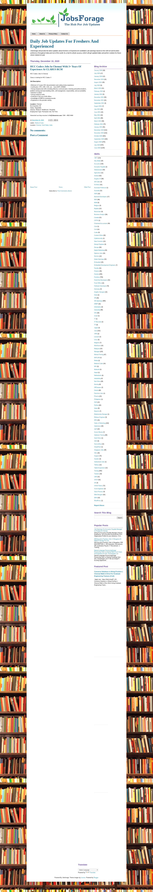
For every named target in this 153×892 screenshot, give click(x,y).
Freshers (97, 277)
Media (96, 360)
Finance (96, 271)
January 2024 (98, 76)
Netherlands (97, 375)
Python (96, 405)
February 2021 (98, 124)
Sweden (96, 459)
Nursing (96, 384)
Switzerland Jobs (99, 462)
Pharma (96, 396)
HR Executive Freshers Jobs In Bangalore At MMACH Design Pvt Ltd (107, 539)
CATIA (96, 220)
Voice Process (98, 491)
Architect (97, 184)
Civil (95, 229)
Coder (96, 232)
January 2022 (98, 94)
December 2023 (99, 79)
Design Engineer (99, 244)
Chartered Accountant (100, 223)
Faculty (96, 268)
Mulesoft (96, 369)
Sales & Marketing (99, 423)
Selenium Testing (99, 435)
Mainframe (97, 345)
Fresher (96, 274)
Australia (97, 190)
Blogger (96, 877)
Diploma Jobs (98, 253)
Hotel (95, 295)
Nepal (96, 372)
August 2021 (98, 106)
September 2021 (99, 103)
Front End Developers (100, 280)
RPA (95, 420)
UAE (95, 476)
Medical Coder (39, 123)
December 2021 (99, 97)
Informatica (97, 307)
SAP (95, 429)
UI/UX (96, 480)
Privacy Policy (53, 34)
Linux (95, 339)
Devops (96, 247)
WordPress (97, 500)
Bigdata (96, 208)
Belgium (96, 205)
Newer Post (33, 187)
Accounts (97, 164)
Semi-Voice (97, 438)
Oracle (96, 390)
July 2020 (97, 145)
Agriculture (97, 173)
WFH (95, 497)
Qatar (96, 408)
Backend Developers (100, 196)
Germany (97, 289)
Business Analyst (99, 214)
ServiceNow (97, 444)
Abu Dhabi (97, 161)
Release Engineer (99, 417)
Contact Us (64, 34)
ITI (95, 325)
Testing (96, 471)
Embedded (97, 262)
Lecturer (96, 336)
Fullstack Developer (100, 286)
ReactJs (96, 411)
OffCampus (97, 387)
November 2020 (99, 133)
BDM (95, 202)
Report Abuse (99, 505)
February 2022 (98, 91)
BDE (95, 199)
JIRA (95, 333)
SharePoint (97, 447)
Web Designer (98, 494)
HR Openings (98, 301)
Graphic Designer (99, 292)
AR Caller (97, 182)
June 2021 (97, 112)
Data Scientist (98, 241)
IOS (95, 313)
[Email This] (49, 120)
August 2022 (98, 82)
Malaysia (97, 348)
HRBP (96, 304)
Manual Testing (98, 354)
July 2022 (97, 85)
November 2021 (99, 100)
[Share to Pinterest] (57, 120)
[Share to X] (53, 120)
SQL (95, 453)
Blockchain (97, 211)
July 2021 (97, 109)
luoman (83, 877)
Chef (95, 226)
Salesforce (97, 426)
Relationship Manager (100, 414)
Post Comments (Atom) (64, 191)
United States (98, 485)
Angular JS (97, 178)
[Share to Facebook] (55, 120)
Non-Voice (97, 381)
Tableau (96, 465)
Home (34, 34)
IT (94, 319)
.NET (95, 158)
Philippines (97, 399)
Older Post (87, 187)
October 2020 (98, 136)
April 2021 (97, 118)
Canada (96, 217)
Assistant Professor (100, 187)
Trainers (96, 474)
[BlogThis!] (51, 120)
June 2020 (97, 148)
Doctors (96, 256)
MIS (95, 366)
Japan (96, 328)
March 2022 (97, 88)
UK (95, 483)
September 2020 (99, 139)
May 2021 (97, 115)
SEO (95, 441)
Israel (96, 316)
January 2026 (98, 70)
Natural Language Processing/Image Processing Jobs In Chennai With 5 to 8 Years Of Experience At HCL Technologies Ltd (108, 552)
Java (95, 330)
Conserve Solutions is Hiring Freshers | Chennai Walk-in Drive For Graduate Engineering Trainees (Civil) (108, 574)
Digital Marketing (99, 250)
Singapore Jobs (99, 450)
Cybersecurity (98, 238)
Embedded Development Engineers (104, 265)
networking (97, 378)
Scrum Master (98, 432)
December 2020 (99, 130)
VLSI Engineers (99, 488)
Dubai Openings (99, 259)
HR (95, 298)
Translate (92, 872)
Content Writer (98, 235)
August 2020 (98, 142)
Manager (96, 351)
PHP (95, 402)
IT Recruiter (97, 322)
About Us (42, 34)
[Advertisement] (108, 624)
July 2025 (97, 73)
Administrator (98, 170)
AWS (95, 193)
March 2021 (97, 121)
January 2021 (98, 127)
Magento (96, 342)
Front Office (97, 283)
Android (96, 175)
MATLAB (97, 357)
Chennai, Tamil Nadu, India (44, 125)
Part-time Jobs (98, 393)
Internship (97, 310)
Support (96, 456)
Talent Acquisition (99, 468)
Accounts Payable (99, 167)
